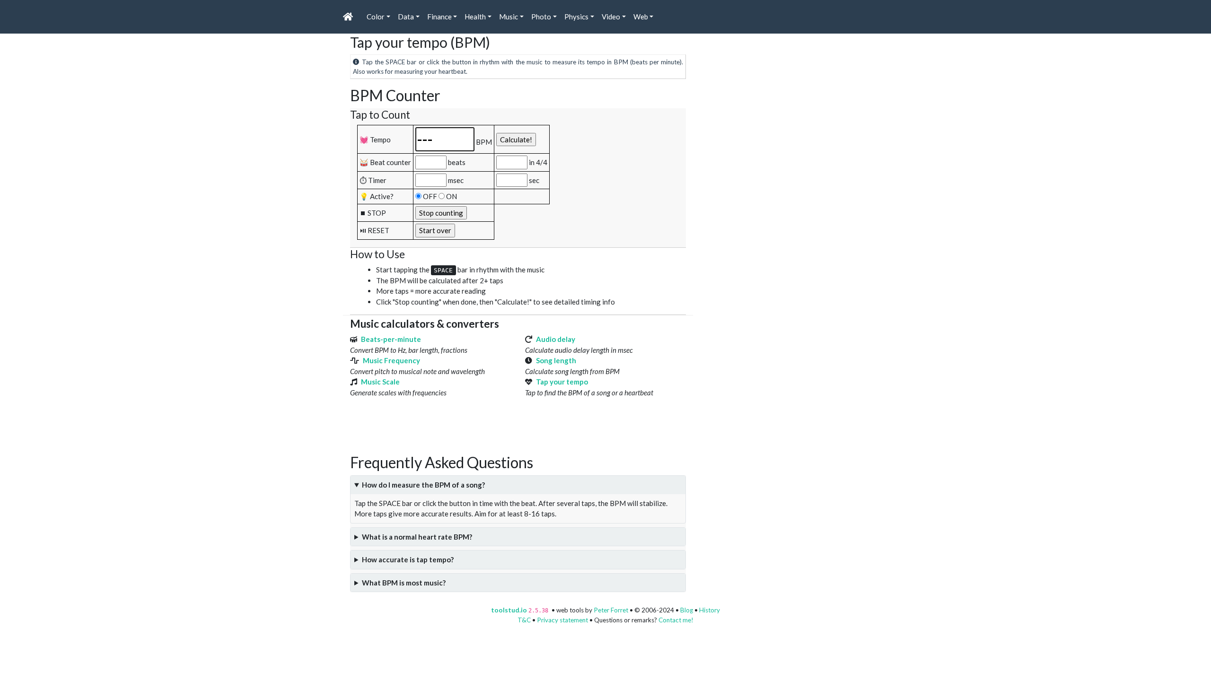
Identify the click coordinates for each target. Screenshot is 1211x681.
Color (376, 16)
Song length (556, 360)
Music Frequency (391, 360)
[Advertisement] (522, 430)
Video (611, 16)
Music (508, 16)
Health (475, 16)
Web (640, 16)
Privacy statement (562, 620)
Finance (439, 16)
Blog (686, 610)
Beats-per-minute (391, 339)
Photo (541, 16)
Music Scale (380, 381)
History (709, 610)
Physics (576, 16)
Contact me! (675, 620)
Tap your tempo (562, 381)
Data (406, 16)
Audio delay (555, 339)
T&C (524, 620)
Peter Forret (611, 610)
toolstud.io (509, 610)
